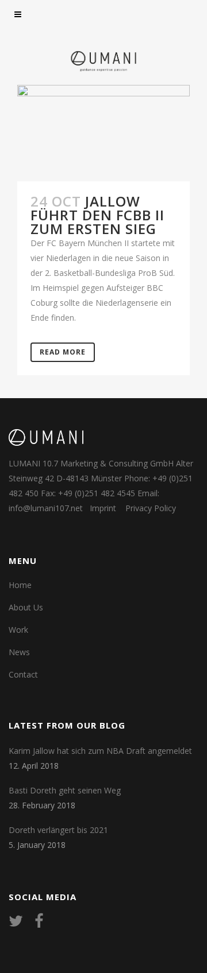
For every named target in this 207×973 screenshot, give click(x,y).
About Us (26, 607)
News (19, 652)
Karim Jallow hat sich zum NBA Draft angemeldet (100, 750)
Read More (63, 352)
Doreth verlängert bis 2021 (58, 829)
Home (20, 584)
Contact (23, 674)
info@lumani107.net (46, 508)
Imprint (103, 508)
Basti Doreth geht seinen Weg (65, 790)
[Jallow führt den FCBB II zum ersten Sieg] (103, 133)
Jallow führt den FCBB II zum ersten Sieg (97, 215)
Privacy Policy (150, 508)
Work (18, 629)
